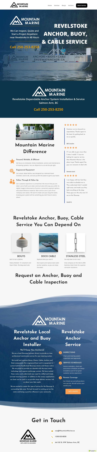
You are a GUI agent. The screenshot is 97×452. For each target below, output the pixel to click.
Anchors (71, 5)
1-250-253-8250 (60, 437)
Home (50, 5)
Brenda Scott (71, 171)
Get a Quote (73, 391)
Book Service (81, 5)
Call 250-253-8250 (24, 47)
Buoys (64, 5)
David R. (69, 202)
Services (56, 5)
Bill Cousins (70, 144)
